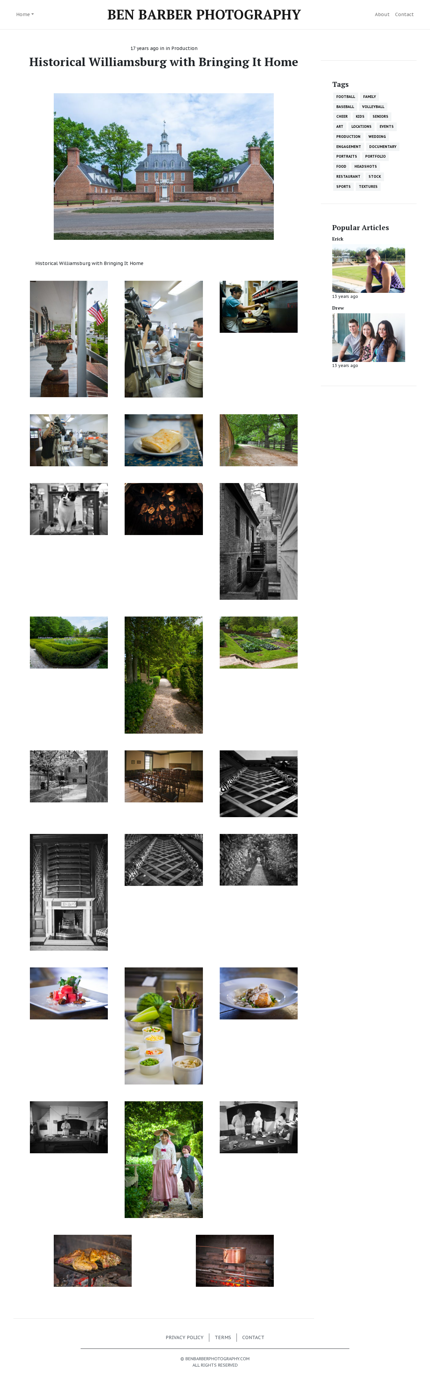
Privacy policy (185, 1337)
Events (387, 126)
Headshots (365, 166)
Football (345, 96)
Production (184, 48)
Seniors (380, 116)
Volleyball (373, 106)
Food (341, 166)
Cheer (342, 116)
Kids (360, 116)
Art (339, 126)
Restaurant (348, 176)
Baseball (345, 106)
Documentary (382, 146)
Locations (361, 126)
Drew (338, 308)
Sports (343, 186)
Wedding (377, 136)
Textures (368, 186)
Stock (375, 176)
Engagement (348, 146)
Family (369, 96)
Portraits (346, 156)
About (382, 14)
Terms (223, 1337)
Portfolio (375, 156)
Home (23, 14)
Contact (404, 14)
